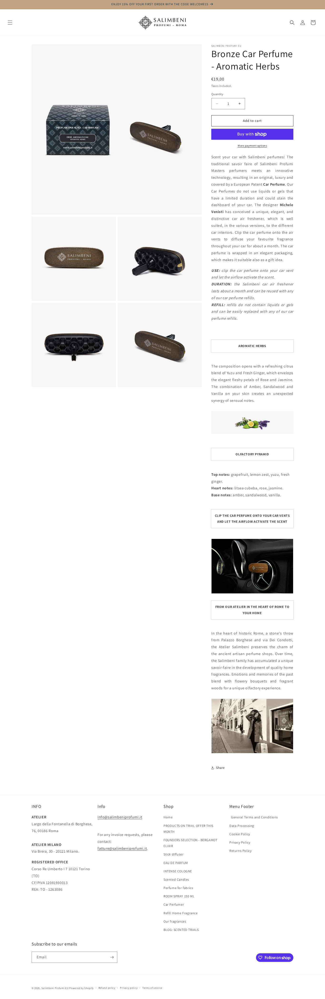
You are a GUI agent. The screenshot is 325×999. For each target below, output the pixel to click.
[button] (10, 22)
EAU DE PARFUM (175, 863)
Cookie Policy (239, 834)
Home (167, 817)
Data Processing (241, 826)
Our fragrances (174, 921)
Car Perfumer (173, 904)
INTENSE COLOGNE (177, 871)
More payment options (252, 145)
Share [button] (220, 767)
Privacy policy (129, 987)
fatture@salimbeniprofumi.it (122, 848)
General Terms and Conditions (253, 817)
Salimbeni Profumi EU (55, 988)
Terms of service (152, 987)
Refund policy (106, 987)
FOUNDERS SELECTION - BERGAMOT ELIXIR (190, 843)
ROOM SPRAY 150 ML (178, 896)
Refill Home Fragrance (180, 913)
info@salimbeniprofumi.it (120, 817)
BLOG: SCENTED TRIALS (181, 930)
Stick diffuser (173, 854)
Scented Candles (176, 879)
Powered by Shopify (81, 988)
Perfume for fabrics (178, 888)
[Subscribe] (112, 957)
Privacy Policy (239, 842)
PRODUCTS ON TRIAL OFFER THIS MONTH (188, 829)
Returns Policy (240, 851)
